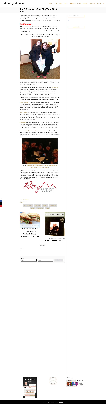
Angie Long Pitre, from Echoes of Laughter (30, 130)
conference (53, 205)
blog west (37, 205)
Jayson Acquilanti (24, 102)
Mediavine (61, 402)
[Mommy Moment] (15, 4)
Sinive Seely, (23, 122)
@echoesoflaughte (43, 167)
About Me (76, 27)
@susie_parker (35, 167)
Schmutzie (26, 91)
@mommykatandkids (43, 165)
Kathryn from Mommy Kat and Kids (40, 17)
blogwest (45, 205)
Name (22, 258)
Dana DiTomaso (23, 112)
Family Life (21, 202)
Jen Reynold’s (55, 87)
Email (39, 258)
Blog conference (28, 205)
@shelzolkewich (53, 165)
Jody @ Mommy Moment (25, 199)
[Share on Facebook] (1, 201)
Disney (32, 208)
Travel (47, 208)
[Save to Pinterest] (1, 206)
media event (40, 208)
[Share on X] (1, 203)
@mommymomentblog (32, 165)
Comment (22, 248)
